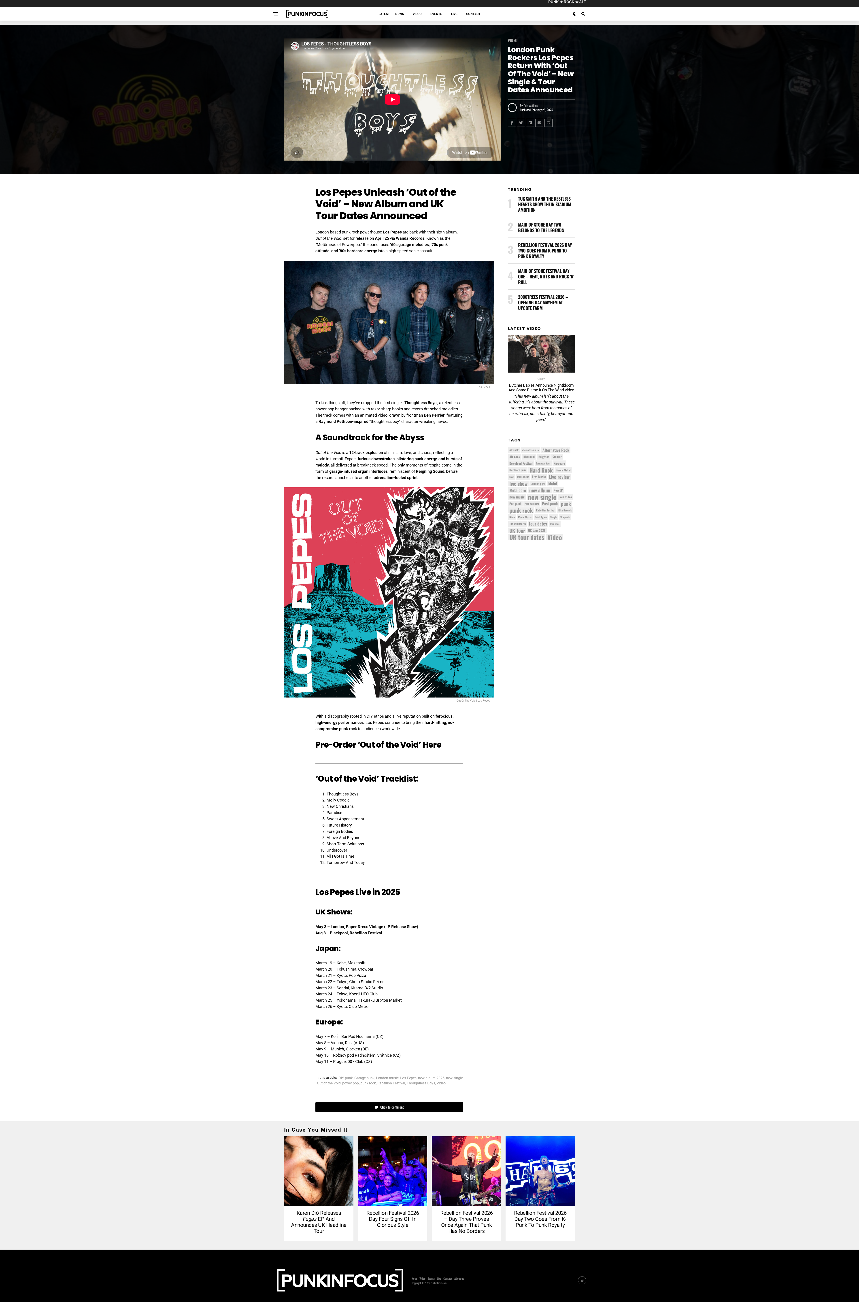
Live (454, 14)
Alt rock (514, 456)
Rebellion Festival (391, 1083)
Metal (552, 483)
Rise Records (565, 510)
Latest (384, 14)
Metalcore (517, 490)
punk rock (368, 1083)
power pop (350, 1083)
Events (436, 14)
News (399, 14)
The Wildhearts (517, 524)
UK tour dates (526, 537)
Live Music (539, 476)
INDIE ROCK (523, 477)
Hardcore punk (517, 470)
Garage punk (364, 1078)
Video (417, 14)
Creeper (557, 456)
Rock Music (525, 517)
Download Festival (521, 463)
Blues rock (529, 456)
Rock (512, 517)
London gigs (538, 483)
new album (540, 490)
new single (454, 1078)
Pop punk (515, 503)
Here (432, 745)
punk (566, 504)
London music (387, 1078)
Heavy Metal (563, 470)
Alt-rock (514, 450)
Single (553, 517)
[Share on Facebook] (512, 123)
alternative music (530, 450)
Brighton (543, 456)
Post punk (550, 503)
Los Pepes (408, 1078)
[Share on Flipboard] (530, 123)
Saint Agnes (541, 517)
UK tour (517, 530)
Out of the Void (329, 1083)
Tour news (554, 524)
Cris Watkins (531, 105)
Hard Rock (541, 470)
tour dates (538, 524)
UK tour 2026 (537, 530)
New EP (558, 490)
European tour (543, 463)
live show (518, 483)
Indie (511, 477)
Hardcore (559, 463)
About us (459, 1278)
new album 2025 (431, 1078)
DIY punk (345, 1078)
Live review (559, 477)
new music (517, 497)
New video (565, 497)
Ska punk (565, 517)
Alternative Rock (555, 450)
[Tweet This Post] (521, 123)
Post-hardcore (532, 503)
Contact (473, 14)
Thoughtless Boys (421, 1083)
